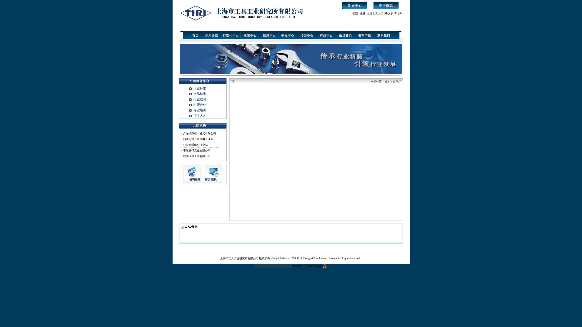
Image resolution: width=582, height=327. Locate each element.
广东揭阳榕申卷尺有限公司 (199, 133)
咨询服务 (195, 179)
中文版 (389, 13)
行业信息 (199, 99)
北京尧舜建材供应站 (195, 144)
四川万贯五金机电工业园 (198, 139)
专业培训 (199, 110)
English (399, 13)
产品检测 (199, 94)
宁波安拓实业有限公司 (197, 150)
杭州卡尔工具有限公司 (197, 156)
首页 (387, 81)
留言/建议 (211, 179)
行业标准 (199, 88)
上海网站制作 (313, 266)
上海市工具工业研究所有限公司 (239, 258)
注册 (362, 13)
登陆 (355, 13)
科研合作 (199, 105)
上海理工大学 (375, 13)
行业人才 (199, 115)
